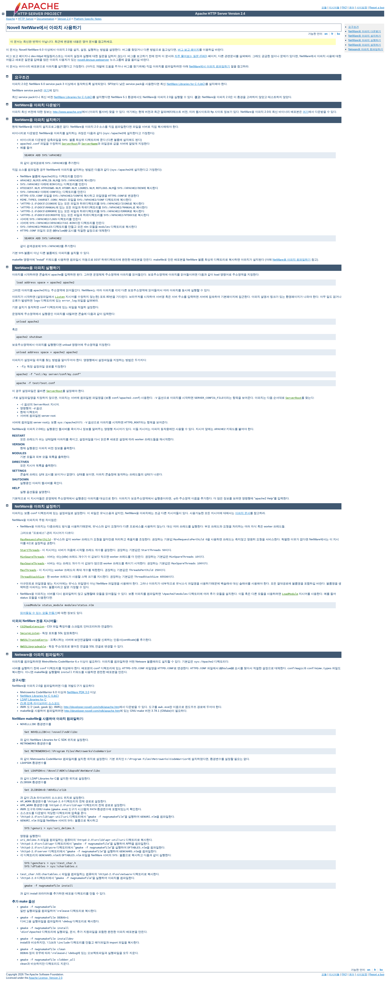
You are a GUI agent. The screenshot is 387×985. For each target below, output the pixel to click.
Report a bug (376, 7)
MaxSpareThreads (32, 563)
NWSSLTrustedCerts (34, 640)
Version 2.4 (64, 18)
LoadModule (290, 594)
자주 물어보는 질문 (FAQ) (191, 56)
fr (332, 33)
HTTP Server (25, 18)
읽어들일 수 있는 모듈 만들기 (38, 613)
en (326, 33)
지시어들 (334, 7)
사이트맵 (362, 7)
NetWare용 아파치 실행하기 (364, 40)
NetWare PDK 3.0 (78, 692)
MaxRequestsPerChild (35, 539)
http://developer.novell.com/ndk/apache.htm (91, 706)
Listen (60, 296)
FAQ (344, 7)
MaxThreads (28, 570)
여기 (46, 90)
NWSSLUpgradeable (33, 646)
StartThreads (30, 550)
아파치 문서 (242, 513)
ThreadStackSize (32, 576)
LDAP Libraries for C (33, 699)
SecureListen (30, 633)
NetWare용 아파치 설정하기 (364, 44)
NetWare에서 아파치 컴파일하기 (209, 66)
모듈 (324, 7)
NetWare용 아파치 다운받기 (364, 31)
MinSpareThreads (32, 556)
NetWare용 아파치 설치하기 (364, 35)
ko (338, 33)
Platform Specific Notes (88, 18)
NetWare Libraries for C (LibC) (186, 84)
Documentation (45, 18)
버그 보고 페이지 (188, 49)
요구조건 (353, 26)
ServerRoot (70, 143)
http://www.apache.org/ (67, 111)
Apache (10, 18)
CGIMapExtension (32, 626)
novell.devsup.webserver (93, 59)
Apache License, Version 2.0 (45, 977)
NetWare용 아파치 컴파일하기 (292, 259)
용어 (351, 7)
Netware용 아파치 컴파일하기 (365, 49)
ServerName (89, 143)
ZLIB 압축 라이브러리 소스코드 (40, 703)
